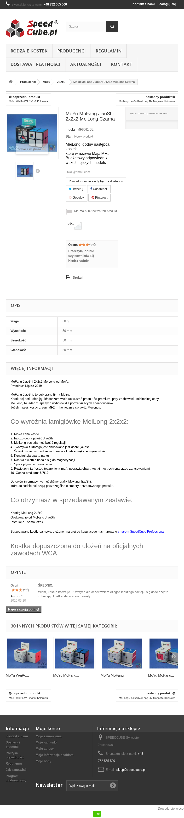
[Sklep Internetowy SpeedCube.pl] (32, 28)
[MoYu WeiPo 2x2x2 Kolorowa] (27, 653)
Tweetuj (77, 189)
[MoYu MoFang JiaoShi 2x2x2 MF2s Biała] (122, 653)
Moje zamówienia (49, 736)
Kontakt (121, 64)
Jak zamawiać (16, 770)
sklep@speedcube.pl (130, 770)
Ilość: (70, 223)
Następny (37, 170)
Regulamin (109, 51)
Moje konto (48, 728)
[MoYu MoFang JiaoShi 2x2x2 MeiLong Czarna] (25, 171)
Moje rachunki (46, 742)
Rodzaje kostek (29, 51)
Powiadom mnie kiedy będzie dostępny (96, 181)
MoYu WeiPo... (17, 675)
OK (98, 814)
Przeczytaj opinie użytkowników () (81, 253)
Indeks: (71, 129)
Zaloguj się (167, 4)
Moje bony (43, 761)
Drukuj (78, 277)
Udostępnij (100, 189)
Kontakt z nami (143, 4)
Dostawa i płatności (35, 64)
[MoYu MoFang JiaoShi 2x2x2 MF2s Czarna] (74, 653)
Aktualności (85, 64)
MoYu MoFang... (66, 675)
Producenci (71, 51)
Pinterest (101, 197)
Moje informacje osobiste (54, 755)
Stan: (69, 136)
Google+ (78, 197)
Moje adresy (45, 748)
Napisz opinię (78, 260)
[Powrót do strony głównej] (10, 82)
